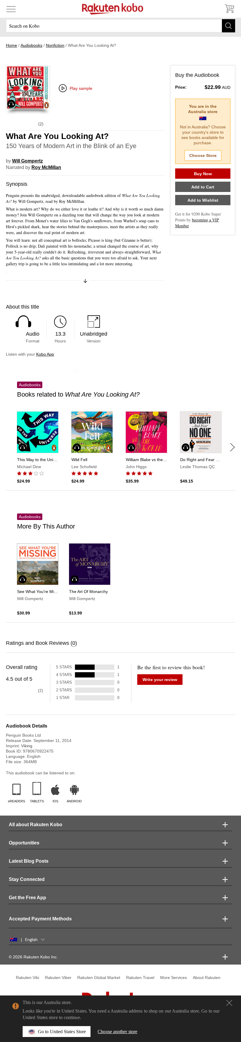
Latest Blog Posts (28, 861)
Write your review (160, 679)
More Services (173, 977)
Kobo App (45, 354)
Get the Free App (27, 897)
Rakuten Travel (140, 977)
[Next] (232, 447)
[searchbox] (120, 25)
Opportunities (24, 842)
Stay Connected (27, 879)
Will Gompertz (27, 160)
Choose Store (203, 155)
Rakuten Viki (27, 977)
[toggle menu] (11, 9)
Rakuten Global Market (98, 977)
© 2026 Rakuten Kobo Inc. (33, 957)
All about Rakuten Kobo (35, 824)
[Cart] (229, 9)
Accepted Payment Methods (40, 918)
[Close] (229, 1003)
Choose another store (117, 1031)
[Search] (228, 25)
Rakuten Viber (58, 977)
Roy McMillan (46, 167)
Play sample (81, 88)
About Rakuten (206, 977)
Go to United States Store (62, 1031)
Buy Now (203, 173)
